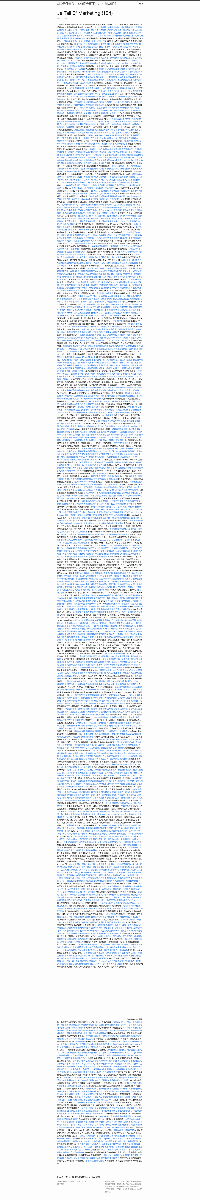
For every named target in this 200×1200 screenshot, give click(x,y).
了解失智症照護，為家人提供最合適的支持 (74, 199)
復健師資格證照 (109, 659)
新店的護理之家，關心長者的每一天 (108, 839)
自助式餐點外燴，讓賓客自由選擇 (128, 238)
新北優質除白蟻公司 (88, 335)
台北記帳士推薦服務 (107, 157)
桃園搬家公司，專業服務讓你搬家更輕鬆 (102, 1088)
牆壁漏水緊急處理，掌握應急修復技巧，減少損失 (96, 113)
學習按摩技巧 (99, 698)
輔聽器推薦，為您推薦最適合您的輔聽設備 (86, 168)
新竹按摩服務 (62, 168)
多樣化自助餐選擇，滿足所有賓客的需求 (118, 329)
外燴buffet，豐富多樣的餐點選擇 (116, 210)
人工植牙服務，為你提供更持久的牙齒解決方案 (106, 326)
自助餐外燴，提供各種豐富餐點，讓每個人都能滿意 (115, 310)
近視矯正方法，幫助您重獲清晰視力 (102, 606)
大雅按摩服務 (63, 922)
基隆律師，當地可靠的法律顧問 (123, 870)
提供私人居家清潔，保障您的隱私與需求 (94, 216)
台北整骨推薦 (107, 415)
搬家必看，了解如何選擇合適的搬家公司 (104, 373)
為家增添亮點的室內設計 (92, 448)
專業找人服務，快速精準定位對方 (104, 1072)
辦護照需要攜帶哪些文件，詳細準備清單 (110, 515)
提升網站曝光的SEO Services (81, 626)
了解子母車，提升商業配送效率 (100, 548)
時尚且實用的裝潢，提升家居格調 (118, 457)
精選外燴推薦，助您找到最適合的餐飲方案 (93, 288)
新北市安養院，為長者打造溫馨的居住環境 (86, 922)
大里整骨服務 (82, 1102)
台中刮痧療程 (75, 814)
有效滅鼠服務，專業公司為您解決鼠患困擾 (86, 864)
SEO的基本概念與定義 (131, 160)
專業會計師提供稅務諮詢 (122, 288)
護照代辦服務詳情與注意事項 (100, 1100)
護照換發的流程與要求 (66, 113)
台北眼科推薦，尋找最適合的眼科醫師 (99, 304)
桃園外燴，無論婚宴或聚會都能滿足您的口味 (83, 440)
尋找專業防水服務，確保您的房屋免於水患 (109, 143)
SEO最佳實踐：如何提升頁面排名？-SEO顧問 (86, 3)
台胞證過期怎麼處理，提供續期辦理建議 (107, 495)
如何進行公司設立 (67, 590)
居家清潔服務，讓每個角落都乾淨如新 (124, 1061)
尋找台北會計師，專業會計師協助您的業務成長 (105, 712)
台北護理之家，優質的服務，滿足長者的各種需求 (87, 30)
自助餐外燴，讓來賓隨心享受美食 (79, 77)
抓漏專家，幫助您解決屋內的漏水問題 (73, 786)
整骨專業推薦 (102, 612)
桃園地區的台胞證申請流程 (112, 523)
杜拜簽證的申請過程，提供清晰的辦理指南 (88, 703)
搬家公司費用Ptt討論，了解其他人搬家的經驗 (104, 773)
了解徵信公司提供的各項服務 (115, 451)
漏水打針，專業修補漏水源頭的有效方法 (102, 739)
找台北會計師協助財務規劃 (93, 80)
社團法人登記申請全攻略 (75, 121)
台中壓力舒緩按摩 (114, 462)
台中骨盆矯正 (125, 554)
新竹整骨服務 (107, 903)
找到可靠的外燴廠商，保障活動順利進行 (126, 833)
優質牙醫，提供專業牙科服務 (120, 584)
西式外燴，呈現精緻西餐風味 (83, 96)
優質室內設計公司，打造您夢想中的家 (108, 199)
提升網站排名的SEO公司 (107, 587)
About (140, 4)
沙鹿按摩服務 (118, 1108)
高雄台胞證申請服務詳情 (131, 1036)
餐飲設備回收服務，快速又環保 (85, 315)
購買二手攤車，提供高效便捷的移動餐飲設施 (102, 493)
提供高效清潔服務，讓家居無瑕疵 (122, 1097)
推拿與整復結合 (116, 753)
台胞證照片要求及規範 (78, 254)
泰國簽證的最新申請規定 (115, 922)
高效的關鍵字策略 (80, 1100)
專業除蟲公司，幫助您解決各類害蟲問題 (119, 620)
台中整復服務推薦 (101, 626)
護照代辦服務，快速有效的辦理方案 (93, 285)
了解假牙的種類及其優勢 (131, 919)
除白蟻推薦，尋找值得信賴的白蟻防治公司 (88, 465)
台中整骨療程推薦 (116, 501)
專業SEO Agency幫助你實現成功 (103, 271)
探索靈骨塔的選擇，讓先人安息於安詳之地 (103, 1036)
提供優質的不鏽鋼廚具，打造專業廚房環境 (120, 576)
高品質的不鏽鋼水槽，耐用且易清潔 (116, 759)
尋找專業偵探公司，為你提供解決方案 (126, 196)
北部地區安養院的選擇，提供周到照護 (75, 83)
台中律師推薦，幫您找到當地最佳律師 (90, 365)
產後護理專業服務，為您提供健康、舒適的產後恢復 (119, 925)
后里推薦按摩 (73, 423)
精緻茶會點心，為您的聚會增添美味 (114, 581)
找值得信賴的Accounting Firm (102, 540)
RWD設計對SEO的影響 (116, 235)
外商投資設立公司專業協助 (72, 1152)
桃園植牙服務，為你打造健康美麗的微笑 (111, 545)
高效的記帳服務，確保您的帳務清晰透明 (76, 310)
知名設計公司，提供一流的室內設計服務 (104, 268)
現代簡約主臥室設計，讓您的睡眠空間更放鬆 (81, 867)
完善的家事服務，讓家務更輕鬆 (121, 30)
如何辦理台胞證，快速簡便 (85, 587)
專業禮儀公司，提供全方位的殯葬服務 (79, 1127)
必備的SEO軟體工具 (90, 459)
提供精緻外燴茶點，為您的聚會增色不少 (91, 390)
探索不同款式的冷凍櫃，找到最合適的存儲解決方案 (108, 437)
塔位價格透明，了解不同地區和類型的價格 (99, 1124)
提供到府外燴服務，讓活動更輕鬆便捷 (73, 1158)
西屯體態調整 (110, 1055)
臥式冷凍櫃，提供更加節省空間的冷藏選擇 (114, 335)
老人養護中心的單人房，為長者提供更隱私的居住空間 (104, 1144)
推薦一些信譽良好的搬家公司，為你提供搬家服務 (101, 301)
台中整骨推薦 (99, 770)
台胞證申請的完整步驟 (104, 1127)
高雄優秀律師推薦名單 (128, 191)
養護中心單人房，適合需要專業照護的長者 (121, 1077)
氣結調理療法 (119, 71)
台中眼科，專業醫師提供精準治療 (105, 191)
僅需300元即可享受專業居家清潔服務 (87, 188)
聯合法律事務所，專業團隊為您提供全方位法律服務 (78, 628)
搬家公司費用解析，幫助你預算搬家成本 (76, 155)
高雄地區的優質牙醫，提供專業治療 (108, 811)
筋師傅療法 (68, 346)
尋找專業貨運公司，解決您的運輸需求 (95, 1066)
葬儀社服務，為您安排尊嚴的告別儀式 (124, 390)
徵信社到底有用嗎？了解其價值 (80, 770)
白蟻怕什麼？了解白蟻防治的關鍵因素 (77, 490)
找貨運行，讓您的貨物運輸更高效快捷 (82, 46)
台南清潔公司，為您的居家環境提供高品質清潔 (110, 313)
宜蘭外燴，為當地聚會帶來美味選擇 (87, 620)
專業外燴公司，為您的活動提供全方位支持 (118, 670)
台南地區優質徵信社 (129, 493)
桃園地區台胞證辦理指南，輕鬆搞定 (83, 218)
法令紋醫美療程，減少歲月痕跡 (85, 182)
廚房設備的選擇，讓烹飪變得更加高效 (97, 71)
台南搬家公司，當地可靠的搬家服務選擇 (85, 518)
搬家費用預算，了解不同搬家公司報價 (92, 958)
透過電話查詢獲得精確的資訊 (98, 714)
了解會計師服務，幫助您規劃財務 (84, 581)
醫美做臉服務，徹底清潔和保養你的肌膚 (85, 434)
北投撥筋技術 (123, 606)
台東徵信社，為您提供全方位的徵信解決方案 (104, 121)
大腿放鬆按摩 (107, 748)
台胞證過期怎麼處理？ (82, 745)
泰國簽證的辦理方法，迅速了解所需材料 (110, 662)
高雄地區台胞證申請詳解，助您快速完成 (93, 337)
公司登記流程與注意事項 (84, 695)
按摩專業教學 (82, 908)
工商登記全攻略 (80, 396)
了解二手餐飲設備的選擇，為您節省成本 (125, 110)
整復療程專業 (70, 468)
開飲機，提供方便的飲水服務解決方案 (105, 149)
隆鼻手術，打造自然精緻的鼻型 (87, 44)
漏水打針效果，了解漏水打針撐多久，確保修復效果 (81, 1047)
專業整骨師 (105, 44)
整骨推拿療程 (115, 529)
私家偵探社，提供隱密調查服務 (103, 88)
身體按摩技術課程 (77, 35)
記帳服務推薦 (110, 914)
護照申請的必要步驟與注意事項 (95, 501)
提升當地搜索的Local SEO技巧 (87, 307)
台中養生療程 (86, 143)
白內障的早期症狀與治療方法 (86, 875)
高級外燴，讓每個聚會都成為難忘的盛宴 (117, 58)
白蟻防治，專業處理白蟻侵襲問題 (107, 155)
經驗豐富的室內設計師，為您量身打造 (116, 63)
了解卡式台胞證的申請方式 (97, 74)
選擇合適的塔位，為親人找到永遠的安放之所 (79, 601)
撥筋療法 (115, 216)
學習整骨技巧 (103, 781)
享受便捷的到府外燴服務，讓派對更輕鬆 (95, 299)
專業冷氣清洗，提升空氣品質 (107, 695)
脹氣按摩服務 (78, 720)
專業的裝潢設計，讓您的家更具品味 (127, 166)
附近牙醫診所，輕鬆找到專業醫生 (79, 515)
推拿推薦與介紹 (109, 637)
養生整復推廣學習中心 (69, 299)
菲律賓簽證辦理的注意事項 (114, 448)
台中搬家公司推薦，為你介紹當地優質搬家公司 (82, 207)
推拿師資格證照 (133, 91)
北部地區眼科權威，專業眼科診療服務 (101, 213)
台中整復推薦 (100, 96)
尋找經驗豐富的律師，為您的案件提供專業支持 (118, 182)
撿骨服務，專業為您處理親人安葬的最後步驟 (92, 177)
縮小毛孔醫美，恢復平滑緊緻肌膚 (112, 421)
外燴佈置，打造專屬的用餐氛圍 (80, 828)
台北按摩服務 (121, 950)
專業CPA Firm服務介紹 (91, 329)
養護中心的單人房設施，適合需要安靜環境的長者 (83, 551)
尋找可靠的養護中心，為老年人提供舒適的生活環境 (82, 204)
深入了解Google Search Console (110, 814)
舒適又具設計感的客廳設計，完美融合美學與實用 (93, 238)
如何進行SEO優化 (72, 143)
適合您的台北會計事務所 (99, 196)
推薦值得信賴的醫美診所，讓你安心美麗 (119, 207)
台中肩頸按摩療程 (109, 825)
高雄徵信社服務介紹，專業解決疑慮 (89, 163)
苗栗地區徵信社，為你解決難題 (93, 462)
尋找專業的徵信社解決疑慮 (84, 368)
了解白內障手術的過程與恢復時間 (77, 640)
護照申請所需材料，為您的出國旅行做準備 (79, 781)
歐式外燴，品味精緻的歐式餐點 (108, 426)
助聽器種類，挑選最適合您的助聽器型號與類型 (93, 130)
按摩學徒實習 (127, 268)
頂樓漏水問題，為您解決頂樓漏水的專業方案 (121, 1091)
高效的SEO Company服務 (99, 1138)
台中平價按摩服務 (121, 443)
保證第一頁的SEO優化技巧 (89, 407)
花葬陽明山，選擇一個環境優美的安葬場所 (97, 609)
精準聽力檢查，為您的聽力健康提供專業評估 (91, 753)
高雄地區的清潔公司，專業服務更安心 (124, 346)
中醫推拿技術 (67, 379)
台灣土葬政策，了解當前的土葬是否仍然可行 (103, 35)
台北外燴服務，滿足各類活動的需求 (114, 46)
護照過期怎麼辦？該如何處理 (96, 673)
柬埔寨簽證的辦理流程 (95, 1160)
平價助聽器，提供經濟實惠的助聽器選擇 (74, 928)
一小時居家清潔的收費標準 (92, 398)
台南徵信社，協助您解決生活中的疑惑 (77, 276)
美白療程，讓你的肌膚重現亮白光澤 (104, 1158)
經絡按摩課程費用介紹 (126, 936)
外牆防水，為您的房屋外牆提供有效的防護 (95, 296)
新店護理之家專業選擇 (113, 653)
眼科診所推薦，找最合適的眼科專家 (80, 426)
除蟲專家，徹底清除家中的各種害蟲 (96, 595)
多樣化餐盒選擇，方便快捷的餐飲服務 (120, 168)
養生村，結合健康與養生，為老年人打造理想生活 (87, 836)
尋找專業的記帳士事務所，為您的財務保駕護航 (108, 401)
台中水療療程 (75, 71)
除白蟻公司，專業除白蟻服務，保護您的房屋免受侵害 (117, 368)
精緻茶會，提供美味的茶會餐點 (112, 69)
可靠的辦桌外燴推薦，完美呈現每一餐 (81, 689)
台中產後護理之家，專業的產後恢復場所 (117, 878)
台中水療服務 (109, 188)
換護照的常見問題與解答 (92, 132)
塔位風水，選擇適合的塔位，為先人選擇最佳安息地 (103, 180)
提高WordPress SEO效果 (84, 357)
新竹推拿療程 (113, 1050)
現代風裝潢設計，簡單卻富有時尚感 (108, 77)
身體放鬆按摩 (136, 1147)
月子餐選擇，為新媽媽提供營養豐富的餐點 (101, 487)
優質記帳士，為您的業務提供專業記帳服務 (84, 684)
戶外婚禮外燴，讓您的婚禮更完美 (75, 340)
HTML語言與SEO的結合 (92, 33)
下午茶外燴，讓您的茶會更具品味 (86, 160)
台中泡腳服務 (132, 872)
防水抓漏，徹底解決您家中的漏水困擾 (90, 41)
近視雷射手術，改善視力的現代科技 (89, 102)
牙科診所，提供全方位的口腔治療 (118, 102)
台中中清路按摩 (120, 130)
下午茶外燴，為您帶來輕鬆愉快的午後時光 (101, 734)
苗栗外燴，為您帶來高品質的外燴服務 (95, 193)
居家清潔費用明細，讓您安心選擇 (105, 476)
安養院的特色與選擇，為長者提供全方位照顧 (121, 709)
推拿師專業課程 (123, 534)
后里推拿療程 (68, 41)
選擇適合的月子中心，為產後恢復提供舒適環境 (106, 135)
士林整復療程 (80, 881)
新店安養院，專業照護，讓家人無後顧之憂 (74, 811)
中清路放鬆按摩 (134, 695)
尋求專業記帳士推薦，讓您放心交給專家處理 (89, 432)
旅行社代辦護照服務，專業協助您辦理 (109, 598)
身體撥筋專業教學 (113, 803)
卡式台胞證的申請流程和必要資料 (94, 110)
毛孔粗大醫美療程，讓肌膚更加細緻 (106, 745)
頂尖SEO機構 (76, 376)
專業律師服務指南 (88, 814)
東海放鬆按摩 (118, 177)
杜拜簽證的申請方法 (71, 398)
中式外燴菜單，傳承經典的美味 (108, 27)
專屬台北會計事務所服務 (124, 1130)
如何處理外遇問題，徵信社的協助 (122, 836)
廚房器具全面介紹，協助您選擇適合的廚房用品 (76, 240)
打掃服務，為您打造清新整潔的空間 (106, 263)
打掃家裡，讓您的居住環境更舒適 (112, 91)
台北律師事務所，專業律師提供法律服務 (87, 105)
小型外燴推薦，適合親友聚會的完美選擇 (76, 756)
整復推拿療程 (76, 479)
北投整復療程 (117, 454)
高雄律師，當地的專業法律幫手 (87, 58)
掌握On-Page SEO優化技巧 (125, 221)
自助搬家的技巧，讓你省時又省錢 (100, 282)
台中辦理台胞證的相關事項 (122, 44)
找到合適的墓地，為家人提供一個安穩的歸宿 (105, 1052)
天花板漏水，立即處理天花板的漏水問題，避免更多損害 (90, 221)
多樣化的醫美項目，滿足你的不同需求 (120, 797)
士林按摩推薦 (115, 257)
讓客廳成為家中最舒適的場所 (69, 795)
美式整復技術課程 (84, 263)
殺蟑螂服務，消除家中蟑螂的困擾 (118, 551)
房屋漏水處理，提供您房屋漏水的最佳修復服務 (122, 410)
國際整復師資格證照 (73, 1058)
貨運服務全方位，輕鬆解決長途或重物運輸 (90, 346)
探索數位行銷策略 (123, 609)
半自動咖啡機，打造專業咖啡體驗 (120, 365)
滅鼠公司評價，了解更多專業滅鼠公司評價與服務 (83, 504)
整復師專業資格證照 (70, 1119)
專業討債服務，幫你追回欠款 (115, 440)
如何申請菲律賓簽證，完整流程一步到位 (80, 185)
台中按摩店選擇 (85, 362)
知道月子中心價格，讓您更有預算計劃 (95, 107)
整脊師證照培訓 (123, 282)
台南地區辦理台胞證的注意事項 (73, 38)
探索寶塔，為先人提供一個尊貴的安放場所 (99, 795)
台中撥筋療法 (74, 301)
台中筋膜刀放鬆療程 (92, 404)
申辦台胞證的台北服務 (104, 349)
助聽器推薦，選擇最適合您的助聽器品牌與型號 (100, 831)
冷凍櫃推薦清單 (121, 955)
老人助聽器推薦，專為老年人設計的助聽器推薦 (82, 274)
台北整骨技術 (96, 917)
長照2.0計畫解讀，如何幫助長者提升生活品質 (94, 573)
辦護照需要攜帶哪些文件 (79, 88)
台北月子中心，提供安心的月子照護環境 (93, 257)
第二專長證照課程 (91, 157)
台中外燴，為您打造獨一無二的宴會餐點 (109, 872)
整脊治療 (65, 35)
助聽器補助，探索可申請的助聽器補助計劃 (99, 332)
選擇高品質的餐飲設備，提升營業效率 (124, 285)
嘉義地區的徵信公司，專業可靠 (70, 775)
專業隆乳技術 (62, 412)
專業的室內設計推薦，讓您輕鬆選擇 (76, 360)
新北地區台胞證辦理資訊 (81, 243)
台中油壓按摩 (117, 321)
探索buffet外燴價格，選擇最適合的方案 (89, 138)
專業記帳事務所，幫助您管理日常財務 (105, 484)
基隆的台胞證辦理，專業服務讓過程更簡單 (88, 634)
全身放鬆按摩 (116, 656)
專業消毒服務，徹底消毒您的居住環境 (111, 731)
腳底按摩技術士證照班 (87, 387)
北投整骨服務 (133, 324)
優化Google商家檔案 (116, 681)
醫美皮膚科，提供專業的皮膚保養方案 (94, 556)
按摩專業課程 (131, 712)
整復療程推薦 (111, 603)
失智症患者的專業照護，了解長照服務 (95, 454)
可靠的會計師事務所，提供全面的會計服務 (82, 523)
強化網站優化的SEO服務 (74, 69)
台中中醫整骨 (95, 63)
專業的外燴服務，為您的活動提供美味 (120, 698)
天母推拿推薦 (112, 723)
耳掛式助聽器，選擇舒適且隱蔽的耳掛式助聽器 (108, 1080)
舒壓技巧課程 (133, 1027)
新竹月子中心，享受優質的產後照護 (91, 723)
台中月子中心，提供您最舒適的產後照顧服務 (81, 850)
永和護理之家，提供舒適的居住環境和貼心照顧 (112, 764)
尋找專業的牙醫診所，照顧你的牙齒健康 (89, 235)
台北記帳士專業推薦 (105, 293)
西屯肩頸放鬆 (128, 155)
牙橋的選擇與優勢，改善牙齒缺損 (126, 1066)
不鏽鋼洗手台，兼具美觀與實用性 (107, 756)
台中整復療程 (84, 484)
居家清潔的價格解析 (120, 107)
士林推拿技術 (74, 249)
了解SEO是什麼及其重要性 (91, 637)
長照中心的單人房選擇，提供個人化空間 (100, 775)
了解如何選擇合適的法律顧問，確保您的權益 (83, 709)
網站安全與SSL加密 (121, 299)
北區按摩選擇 (130, 495)
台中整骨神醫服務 (95, 955)
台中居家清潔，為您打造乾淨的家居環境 (91, 152)
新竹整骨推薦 (103, 185)
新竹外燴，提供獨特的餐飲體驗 (119, 601)
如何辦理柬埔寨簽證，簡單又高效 (125, 434)
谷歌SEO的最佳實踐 (79, 531)
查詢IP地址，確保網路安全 (111, 628)
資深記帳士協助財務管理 (101, 792)
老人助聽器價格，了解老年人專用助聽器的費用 (82, 210)
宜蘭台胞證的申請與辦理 (111, 160)
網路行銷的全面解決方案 (77, 900)
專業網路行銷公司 (121, 349)
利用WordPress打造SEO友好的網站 (85, 748)
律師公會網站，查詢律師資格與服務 (127, 792)
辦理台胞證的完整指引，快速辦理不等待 (74, 124)
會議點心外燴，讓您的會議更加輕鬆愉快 (123, 138)
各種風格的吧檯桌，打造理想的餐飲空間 (107, 623)
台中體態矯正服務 (124, 88)
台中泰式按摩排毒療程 (114, 631)
